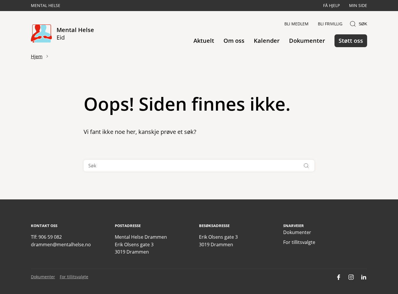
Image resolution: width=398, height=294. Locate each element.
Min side (358, 5)
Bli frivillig (330, 23)
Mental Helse (45, 5)
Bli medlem (296, 23)
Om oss (233, 41)
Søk (363, 24)
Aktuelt (203, 41)
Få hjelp (331, 5)
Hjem (37, 56)
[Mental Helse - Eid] (41, 33)
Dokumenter (307, 41)
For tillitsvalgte (299, 242)
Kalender (267, 41)
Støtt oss (351, 41)
